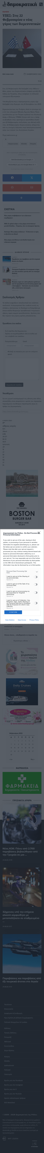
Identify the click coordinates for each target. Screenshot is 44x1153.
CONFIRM (13, 612)
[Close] (40, 533)
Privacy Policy (34, 620)
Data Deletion (10, 620)
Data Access (22, 620)
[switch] (35, 577)
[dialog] (22, 576)
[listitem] (22, 571)
